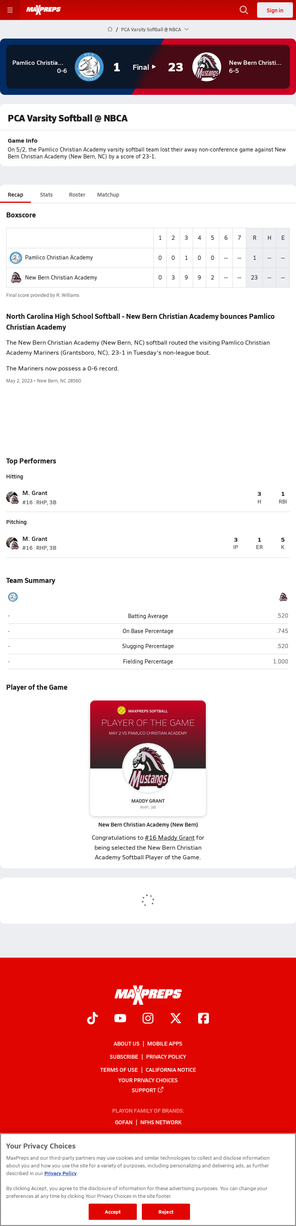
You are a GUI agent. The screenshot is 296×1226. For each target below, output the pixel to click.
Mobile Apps (164, 1043)
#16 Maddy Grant (170, 837)
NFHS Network (161, 1122)
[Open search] (244, 10)
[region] (148, 1179)
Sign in (275, 10)
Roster (77, 194)
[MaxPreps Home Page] (110, 29)
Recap (15, 194)
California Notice (171, 1069)
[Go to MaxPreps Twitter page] (176, 1019)
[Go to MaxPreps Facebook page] (203, 1019)
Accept (113, 1211)
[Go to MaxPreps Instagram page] (148, 1019)
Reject (165, 1211)
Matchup (108, 194)
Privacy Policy (166, 1056)
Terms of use (119, 1069)
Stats (46, 194)
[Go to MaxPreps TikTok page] (92, 1019)
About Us (127, 1043)
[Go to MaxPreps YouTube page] (120, 1019)
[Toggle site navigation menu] (10, 10)
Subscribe (124, 1056)
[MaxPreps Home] (43, 10)
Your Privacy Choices (148, 1079)
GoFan (124, 1122)
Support (144, 1089)
